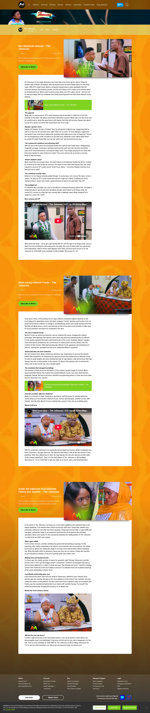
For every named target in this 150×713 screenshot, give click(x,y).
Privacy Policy (10, 709)
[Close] (146, 707)
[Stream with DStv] (122, 697)
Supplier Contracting (123, 688)
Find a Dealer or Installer (74, 688)
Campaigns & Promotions (124, 684)
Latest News (47, 688)
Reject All (114, 707)
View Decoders (71, 686)
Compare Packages (72, 684)
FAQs (118, 686)
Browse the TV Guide (49, 681)
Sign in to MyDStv (98, 681)
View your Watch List (24, 684)
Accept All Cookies (129, 707)
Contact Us (96, 688)
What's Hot (47, 684)
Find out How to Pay (98, 686)
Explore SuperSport (49, 686)
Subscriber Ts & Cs (122, 681)
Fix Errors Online (97, 684)
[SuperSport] (129, 697)
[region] (75, 708)
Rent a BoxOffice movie (25, 686)
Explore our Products (73, 681)
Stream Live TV (22, 681)
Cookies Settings (99, 707)
